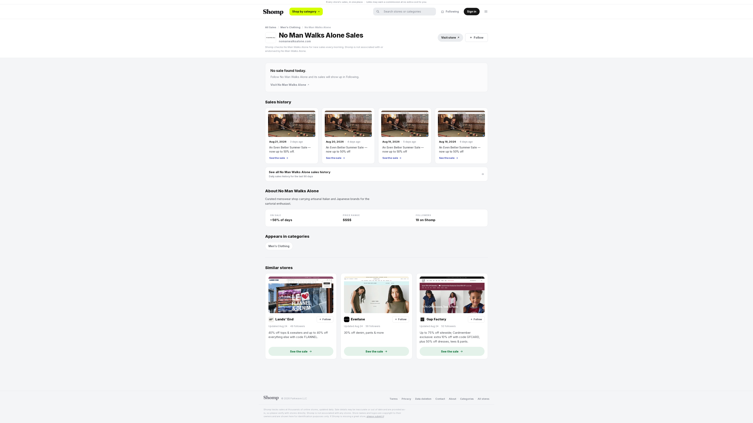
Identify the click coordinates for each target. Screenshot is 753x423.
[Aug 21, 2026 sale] (291, 136)
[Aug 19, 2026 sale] (404, 136)
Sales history (278, 102)
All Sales (270, 27)
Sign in (471, 11)
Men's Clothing (290, 27)
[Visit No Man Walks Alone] (270, 37)
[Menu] (486, 11)
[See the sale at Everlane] (376, 316)
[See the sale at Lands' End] (300, 316)
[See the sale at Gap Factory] (452, 316)
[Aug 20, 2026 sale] (348, 136)
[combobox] (407, 11)
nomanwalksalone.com (295, 41)
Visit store (448, 37)
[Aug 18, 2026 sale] (461, 136)
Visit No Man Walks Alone (288, 84)
